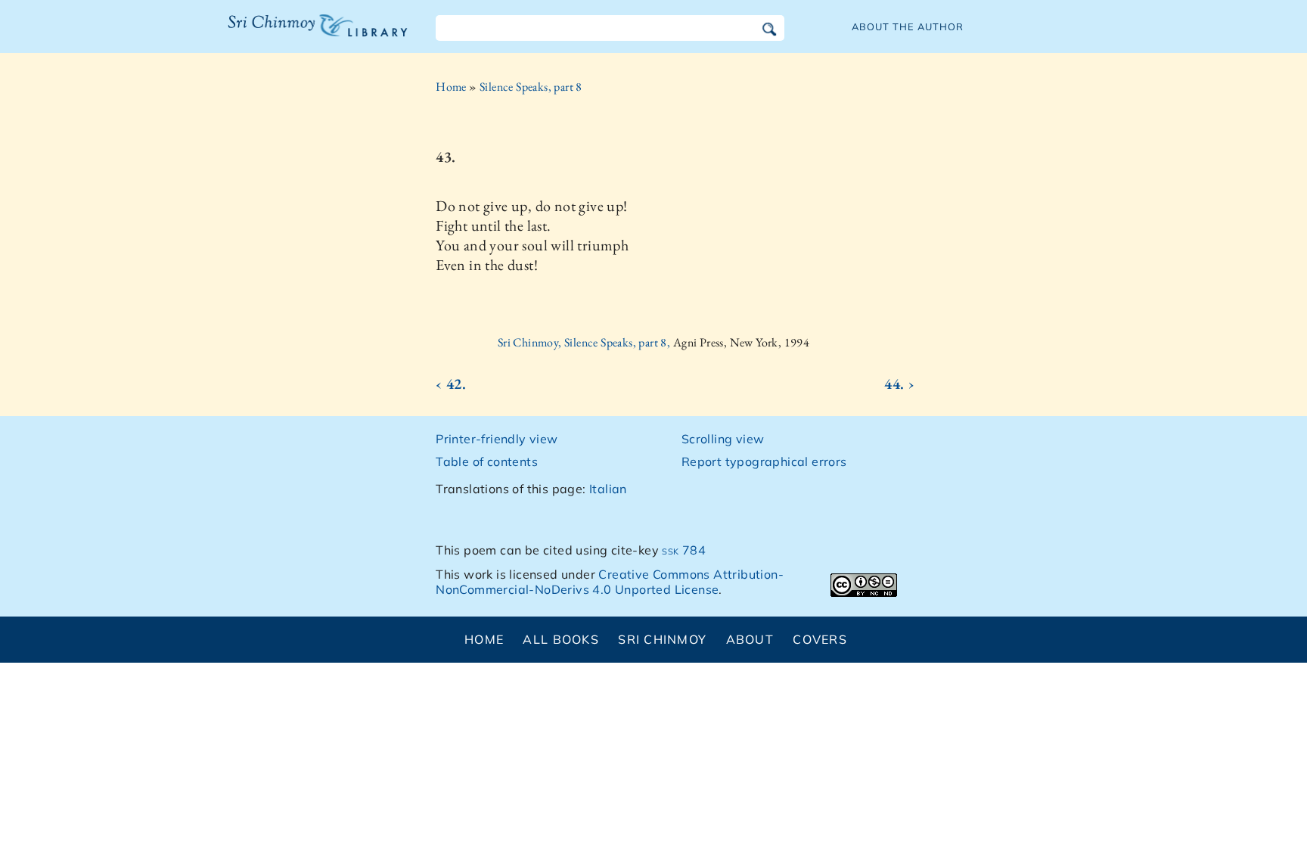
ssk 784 (684, 550)
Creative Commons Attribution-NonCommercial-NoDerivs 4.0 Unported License (610, 582)
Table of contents (487, 461)
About (750, 639)
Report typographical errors (764, 461)
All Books (561, 639)
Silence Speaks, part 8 (531, 87)
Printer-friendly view (496, 438)
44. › (899, 383)
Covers (820, 639)
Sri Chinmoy (662, 639)
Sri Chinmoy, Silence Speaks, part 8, (585, 342)
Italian (608, 488)
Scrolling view (723, 438)
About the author (908, 26)
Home (451, 87)
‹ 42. (451, 383)
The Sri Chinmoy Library (287, 35)
